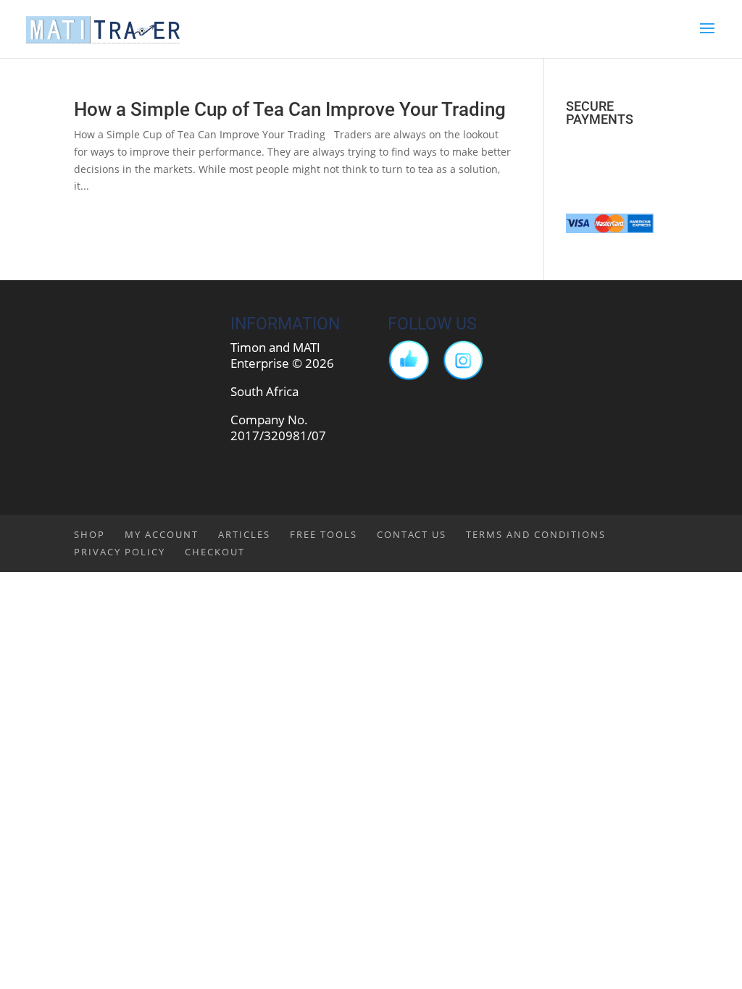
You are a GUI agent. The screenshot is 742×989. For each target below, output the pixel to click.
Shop (89, 534)
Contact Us (411, 534)
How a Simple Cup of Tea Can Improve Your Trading (290, 109)
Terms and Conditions (536, 534)
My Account (162, 534)
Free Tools (323, 534)
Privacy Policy (119, 551)
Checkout (215, 551)
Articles (244, 534)
